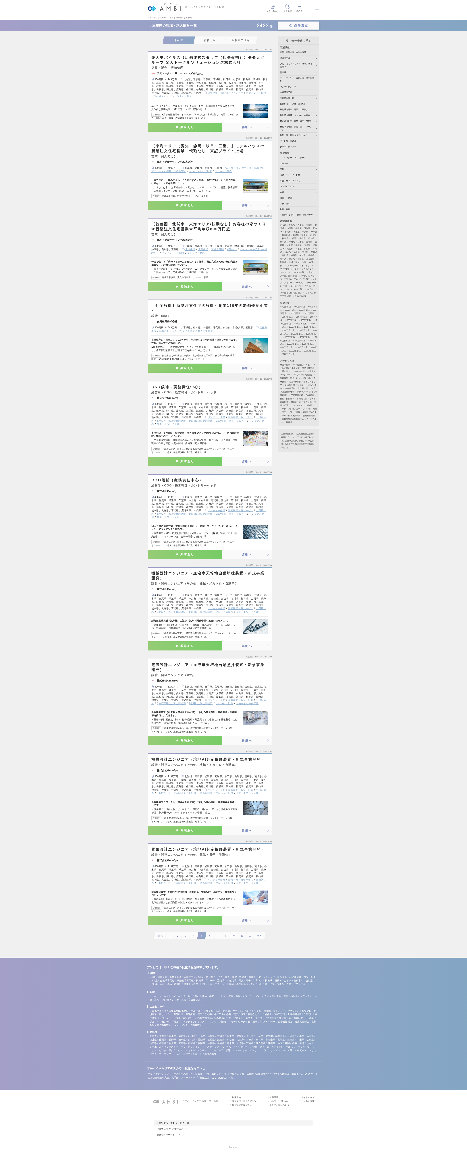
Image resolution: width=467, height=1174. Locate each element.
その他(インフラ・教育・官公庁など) (297, 215)
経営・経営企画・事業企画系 (293, 52)
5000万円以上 (288, 354)
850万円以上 (301, 317)
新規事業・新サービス (240, 417)
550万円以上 (290, 310)
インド (296, 269)
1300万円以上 (288, 330)
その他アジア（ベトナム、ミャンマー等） (227, 1047)
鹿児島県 (310, 259)
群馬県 (288, 232)
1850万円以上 (308, 344)
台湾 (311, 262)
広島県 (310, 1039)
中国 (291, 262)
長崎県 (311, 255)
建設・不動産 (286, 198)
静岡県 (283, 242)
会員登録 (287, 11)
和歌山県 (270, 1039)
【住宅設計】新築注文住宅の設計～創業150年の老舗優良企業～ (209, 308)
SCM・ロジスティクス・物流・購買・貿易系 (222, 977)
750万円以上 (310, 313)
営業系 (283, 72)
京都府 (230, 1039)
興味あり (187, 127)
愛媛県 (314, 252)
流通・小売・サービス (290, 175)
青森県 (292, 225)
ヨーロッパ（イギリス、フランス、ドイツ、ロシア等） (265, 1050)
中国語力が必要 (222, 1014)
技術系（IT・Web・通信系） (293, 104)
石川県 (313, 235)
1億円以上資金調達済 (201, 420)
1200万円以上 (295, 327)
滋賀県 (309, 242)
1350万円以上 (303, 330)
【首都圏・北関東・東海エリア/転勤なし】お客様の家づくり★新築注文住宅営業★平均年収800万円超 (208, 226)
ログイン (300, 11)
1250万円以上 (310, 327)
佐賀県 (303, 255)
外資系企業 (285, 365)
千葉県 (305, 232)
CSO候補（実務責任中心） (177, 387)
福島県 (299, 228)
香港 (304, 262)
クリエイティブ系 (288, 147)
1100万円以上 (300, 324)
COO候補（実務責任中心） (177, 480)
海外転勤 (308, 402)
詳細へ (247, 127)
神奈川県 (286, 235)
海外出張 (307, 378)
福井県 (285, 238)
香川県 (305, 252)
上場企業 (213, 92)
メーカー (284, 163)
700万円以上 (296, 313)
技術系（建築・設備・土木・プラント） (205, 984)
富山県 (305, 235)
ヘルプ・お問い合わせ (281, 1101)
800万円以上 (287, 317)
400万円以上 (285, 307)
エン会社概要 (307, 1101)
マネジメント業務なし (303, 375)
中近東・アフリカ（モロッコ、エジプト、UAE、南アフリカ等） (298, 292)
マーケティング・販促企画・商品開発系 (279, 977)
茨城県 (307, 228)
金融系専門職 (286, 92)
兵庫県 (299, 245)
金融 (282, 192)
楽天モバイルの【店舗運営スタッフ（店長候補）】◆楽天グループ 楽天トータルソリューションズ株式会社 (208, 59)
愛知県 (292, 242)
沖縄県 (283, 262)
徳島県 (297, 252)
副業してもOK (309, 412)
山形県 (290, 228)
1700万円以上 (299, 340)
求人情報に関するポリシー (245, 1101)
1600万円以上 (306, 337)
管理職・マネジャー (232, 92)
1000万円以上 (307, 320)
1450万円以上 (297, 334)
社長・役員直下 (237, 420)
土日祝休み (266, 1014)
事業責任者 (302, 398)
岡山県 (307, 249)
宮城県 (309, 225)
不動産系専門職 (287, 98)
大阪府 (290, 245)
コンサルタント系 (288, 87)
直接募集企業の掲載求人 (293, 419)
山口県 (288, 252)
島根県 (299, 249)
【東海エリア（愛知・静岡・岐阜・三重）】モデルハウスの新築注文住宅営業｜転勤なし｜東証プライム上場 (208, 148)
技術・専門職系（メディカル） (294, 135)
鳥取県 (290, 249)
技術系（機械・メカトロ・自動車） (296, 115)
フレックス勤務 (223, 171)
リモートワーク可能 (168, 424)
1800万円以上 (293, 344)
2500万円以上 (295, 351)
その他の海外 (301, 296)
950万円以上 (292, 320)
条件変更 (301, 25)
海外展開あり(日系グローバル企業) (182, 1010)
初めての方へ (273, 11)
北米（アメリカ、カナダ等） (267, 1047)
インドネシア (308, 265)
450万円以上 (299, 307)
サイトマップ (307, 1097)
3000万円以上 (310, 351)
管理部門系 (285, 58)
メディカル (285, 203)
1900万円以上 (286, 347)
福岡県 (294, 255)
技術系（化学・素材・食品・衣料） (296, 121)
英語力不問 (217, 249)
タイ (282, 265)
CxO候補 (221, 420)
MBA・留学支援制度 (291, 415)
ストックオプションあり (194, 1021)
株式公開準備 (308, 368)
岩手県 (301, 225)
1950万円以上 (301, 347)
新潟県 (296, 235)
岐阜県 (311, 238)
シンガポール (293, 265)
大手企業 (247, 168)
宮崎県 (301, 259)
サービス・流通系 (288, 141)
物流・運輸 (285, 209)
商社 (282, 169)
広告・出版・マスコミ (290, 180)
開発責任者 (296, 402)
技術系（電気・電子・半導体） (294, 109)
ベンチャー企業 (216, 417)
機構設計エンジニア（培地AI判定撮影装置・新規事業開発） (208, 759)
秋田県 (191, 1036)
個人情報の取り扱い (242, 1105)
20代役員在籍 (297, 395)
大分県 (292, 259)
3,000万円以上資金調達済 (171, 420)
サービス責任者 (268, 1018)
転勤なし (259, 168)
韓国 (298, 262)
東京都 (314, 232)
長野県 (303, 238)
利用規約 (236, 1097)
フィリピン (285, 269)
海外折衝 (190, 1014)
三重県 (301, 242)
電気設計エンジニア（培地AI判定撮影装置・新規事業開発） (208, 849)
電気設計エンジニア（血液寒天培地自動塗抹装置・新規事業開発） (208, 667)
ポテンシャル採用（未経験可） (168, 171)
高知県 (285, 255)
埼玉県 (297, 232)
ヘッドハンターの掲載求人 (187, 1025)
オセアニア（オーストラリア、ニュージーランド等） (298, 282)
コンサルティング (288, 186)
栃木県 (230, 1036)
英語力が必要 (295, 382)
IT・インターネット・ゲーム (293, 158)
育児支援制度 (205, 331)
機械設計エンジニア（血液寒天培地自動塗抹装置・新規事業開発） (208, 575)
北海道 (283, 225)
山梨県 (294, 238)
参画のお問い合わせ (279, 1105)
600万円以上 (304, 310)
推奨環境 (274, 1097)
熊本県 (283, 259)
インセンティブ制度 (180, 96)
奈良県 (307, 245)
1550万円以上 (291, 337)
